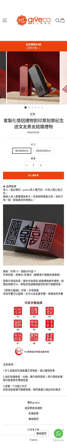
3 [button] (32, 108)
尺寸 (33, 144)
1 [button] (25, 107)
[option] (33, 46)
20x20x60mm (43, 150)
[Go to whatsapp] (58, 433)
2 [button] (29, 108)
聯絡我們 (34, 419)
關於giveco (33, 402)
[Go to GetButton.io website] (58, 440)
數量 (33, 158)
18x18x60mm (22, 150)
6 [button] (42, 108)
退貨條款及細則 (33, 408)
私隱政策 (34, 413)
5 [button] (39, 108)
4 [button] (36, 108)
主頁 (32, 114)
